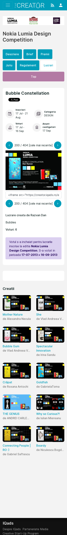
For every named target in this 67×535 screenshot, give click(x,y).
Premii (45, 54)
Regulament (28, 65)
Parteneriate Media (35, 529)
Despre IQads (12, 529)
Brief (29, 54)
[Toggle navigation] (8, 5)
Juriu (9, 65)
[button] (52, 5)
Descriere (12, 54)
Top (33, 76)
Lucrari (48, 65)
